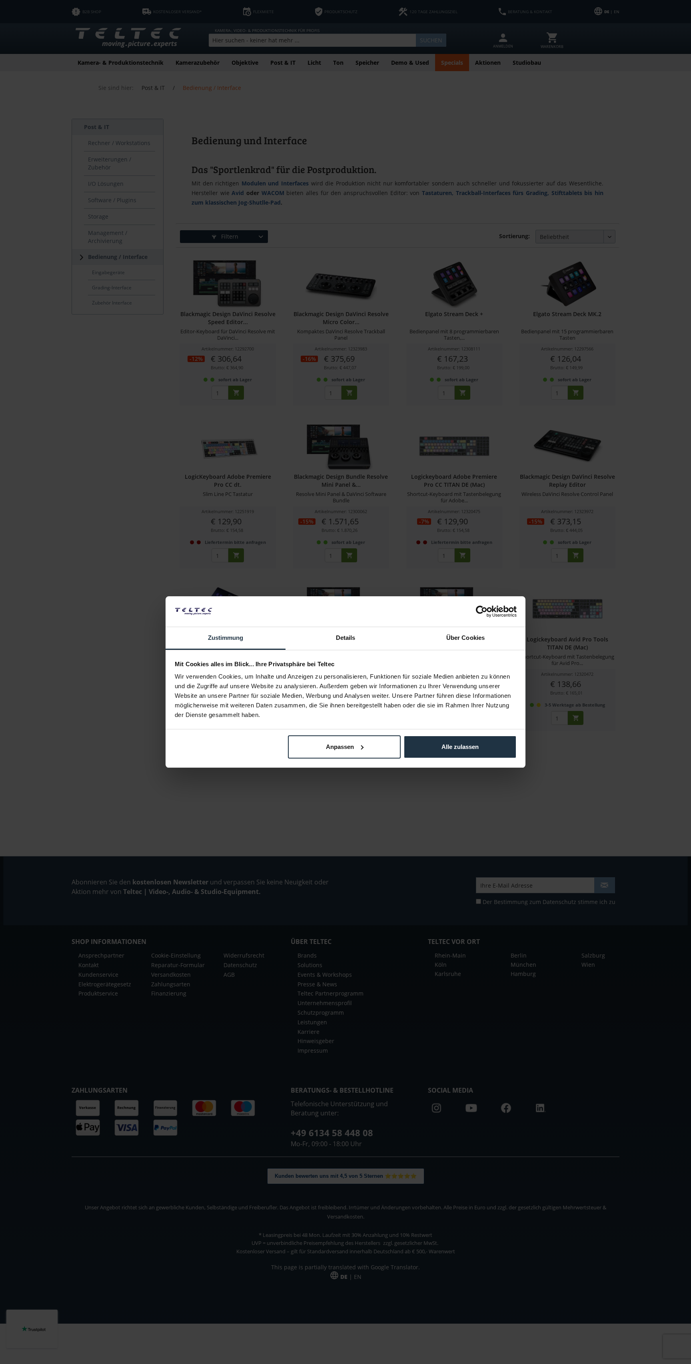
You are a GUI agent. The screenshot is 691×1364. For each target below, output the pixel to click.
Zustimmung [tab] (226, 637)
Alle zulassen (460, 746)
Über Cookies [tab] (465, 637)
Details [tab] (345, 637)
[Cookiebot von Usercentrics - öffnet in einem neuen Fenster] (482, 611)
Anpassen (340, 746)
